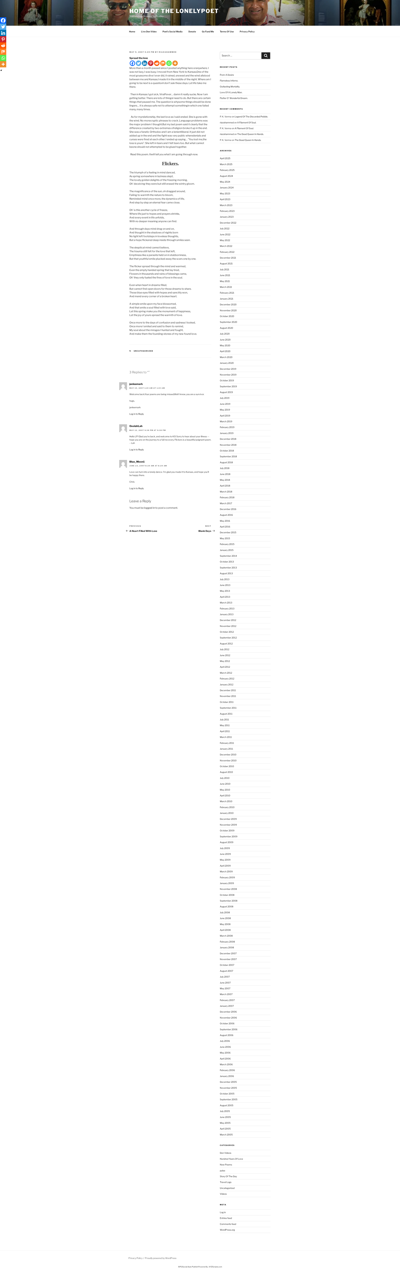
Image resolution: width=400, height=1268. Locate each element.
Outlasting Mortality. (230, 86)
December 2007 (228, 953)
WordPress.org (227, 1229)
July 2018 (224, 468)
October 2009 (227, 830)
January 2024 (227, 187)
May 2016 (225, 520)
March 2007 (226, 994)
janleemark (136, 384)
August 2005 (226, 1105)
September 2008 (228, 900)
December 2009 (228, 819)
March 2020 (226, 357)
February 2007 (227, 1000)
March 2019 (226, 421)
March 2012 (226, 672)
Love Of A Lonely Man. (231, 92)
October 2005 (227, 1093)
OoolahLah (135, 426)
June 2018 (225, 474)
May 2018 (225, 480)
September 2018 (228, 456)
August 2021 (226, 263)
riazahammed (168, 52)
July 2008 (225, 912)
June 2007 (225, 982)
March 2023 (226, 205)
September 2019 (228, 386)
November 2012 (228, 626)
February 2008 (227, 941)
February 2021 (227, 292)
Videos (223, 1193)
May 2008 (225, 924)
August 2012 (226, 643)
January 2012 (226, 684)
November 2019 (228, 374)
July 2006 (225, 1041)
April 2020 (225, 351)
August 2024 (226, 176)
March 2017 (226, 503)
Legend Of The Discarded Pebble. (251, 116)
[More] (175, 63)
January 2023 (227, 216)
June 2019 (225, 404)
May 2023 (225, 193)
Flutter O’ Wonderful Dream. (234, 98)
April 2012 (225, 667)
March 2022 (226, 246)
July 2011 (224, 719)
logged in (149, 507)
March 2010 (226, 801)
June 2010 (225, 783)
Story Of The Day (228, 1176)
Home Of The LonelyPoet (174, 11)
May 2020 (225, 345)
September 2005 (228, 1099)
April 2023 (225, 199)
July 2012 (224, 649)
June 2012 (225, 655)
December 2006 (228, 1011)
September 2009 (228, 836)
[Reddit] (157, 63)
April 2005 (225, 1128)
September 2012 (228, 637)
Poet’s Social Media (172, 31)
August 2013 (226, 573)
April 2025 (225, 158)
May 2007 (225, 988)
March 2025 (226, 164)
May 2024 (225, 181)
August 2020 (226, 328)
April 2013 (225, 596)
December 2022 (228, 222)
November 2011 (228, 696)
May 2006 (225, 1052)
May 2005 (225, 1123)
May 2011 (225, 725)
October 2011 (227, 702)
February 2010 (227, 807)
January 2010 (227, 813)
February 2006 (227, 1070)
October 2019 (227, 380)
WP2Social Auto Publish (188, 1267)
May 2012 (225, 661)
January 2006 (227, 1076)
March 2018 (226, 491)
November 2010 (228, 760)
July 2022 (224, 228)
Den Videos (225, 1153)
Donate (192, 31)
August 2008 (226, 906)
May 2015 (225, 538)
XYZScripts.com (215, 1267)
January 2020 (227, 363)
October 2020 (227, 316)
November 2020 (228, 310)
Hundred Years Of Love (231, 1158)
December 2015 (228, 532)
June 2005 (225, 1117)
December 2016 (228, 509)
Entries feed (226, 1218)
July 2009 (225, 848)
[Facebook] (132, 63)
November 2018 (228, 445)
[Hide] (1, 70)
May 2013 (225, 591)
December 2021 (228, 257)
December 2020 (228, 304)
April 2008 (225, 930)
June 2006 (225, 1047)
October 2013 (227, 561)
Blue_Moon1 (137, 461)
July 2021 (224, 269)
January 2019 (226, 433)
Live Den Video (149, 31)
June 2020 (225, 339)
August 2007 (226, 971)
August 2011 (226, 713)
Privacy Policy (247, 31)
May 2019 (225, 409)
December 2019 (228, 369)
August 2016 (226, 515)
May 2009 (225, 859)
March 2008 (226, 935)
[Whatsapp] (169, 63)
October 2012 (227, 631)
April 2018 (225, 485)
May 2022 (225, 240)
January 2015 (226, 550)
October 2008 (227, 895)
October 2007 (227, 965)
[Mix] (163, 63)
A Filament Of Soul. (246, 122)
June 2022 (225, 234)
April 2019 (225, 415)
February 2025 (227, 170)
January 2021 (226, 298)
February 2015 (227, 544)
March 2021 (226, 287)
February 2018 (227, 497)
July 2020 (225, 333)
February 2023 (227, 211)
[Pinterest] (150, 63)
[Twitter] (138, 63)
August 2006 (226, 1035)
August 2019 (226, 392)
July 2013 (224, 579)
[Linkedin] (144, 63)
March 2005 (226, 1134)
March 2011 (226, 737)
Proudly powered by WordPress (160, 1258)
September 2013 (228, 567)
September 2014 (228, 556)
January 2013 (226, 614)
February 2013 (227, 608)
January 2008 (227, 947)
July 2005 (225, 1111)
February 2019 (227, 427)
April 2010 (225, 795)
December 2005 (228, 1082)
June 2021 (225, 275)
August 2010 (226, 772)
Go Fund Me (208, 31)
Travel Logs (225, 1182)
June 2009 (225, 854)
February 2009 (227, 877)
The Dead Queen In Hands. (250, 134)
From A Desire (227, 74)
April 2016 (225, 526)
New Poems (226, 1164)
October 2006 (227, 1023)
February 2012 (227, 678)
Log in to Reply (136, 414)
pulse (222, 1170)
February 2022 (227, 252)
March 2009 (226, 871)
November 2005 (228, 1087)
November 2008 (228, 889)
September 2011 (228, 707)
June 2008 (225, 918)
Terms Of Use (227, 31)
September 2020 (228, 322)
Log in (223, 1212)
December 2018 (228, 439)
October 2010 (227, 766)
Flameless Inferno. (229, 80)
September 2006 (228, 1029)
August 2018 (226, 462)
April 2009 (225, 865)
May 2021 (225, 281)
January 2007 (227, 1006)
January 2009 (227, 883)
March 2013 (226, 602)
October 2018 (227, 450)
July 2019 (224, 398)
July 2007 (225, 976)
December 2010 (228, 754)
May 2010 (225, 789)
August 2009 (226, 842)
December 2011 (228, 690)
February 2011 (227, 743)
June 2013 (225, 585)
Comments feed (228, 1224)
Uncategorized (143, 351)
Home (132, 31)
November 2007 (228, 959)
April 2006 (225, 1058)
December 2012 (228, 620)
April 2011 (225, 731)
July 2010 (225, 778)
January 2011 (226, 748)
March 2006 (226, 1064)
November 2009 (228, 824)
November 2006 (228, 1017)
